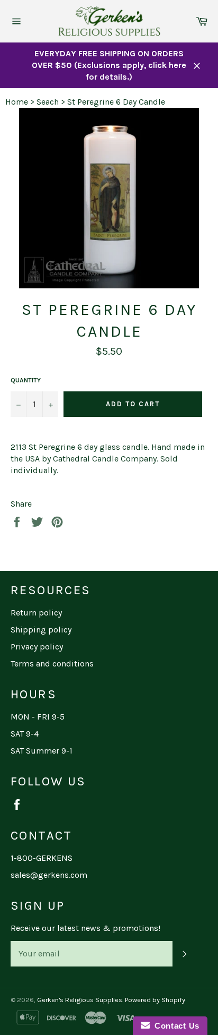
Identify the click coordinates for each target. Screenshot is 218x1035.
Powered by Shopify (155, 1000)
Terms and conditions (52, 663)
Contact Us (174, 1025)
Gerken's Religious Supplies (79, 1000)
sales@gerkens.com (49, 875)
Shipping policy (41, 630)
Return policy (36, 613)
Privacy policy (37, 646)
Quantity (26, 380)
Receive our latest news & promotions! (85, 928)
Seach (48, 102)
